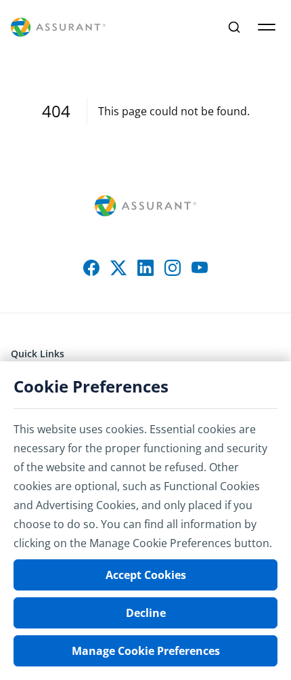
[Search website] (234, 27)
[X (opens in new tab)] (118, 268)
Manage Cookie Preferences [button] (146, 650)
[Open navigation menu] (266, 27)
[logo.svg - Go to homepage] (58, 27)
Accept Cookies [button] (146, 574)
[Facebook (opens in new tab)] (91, 268)
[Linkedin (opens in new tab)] (145, 268)
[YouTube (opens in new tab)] (200, 268)
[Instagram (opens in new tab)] (172, 268)
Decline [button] (146, 612)
